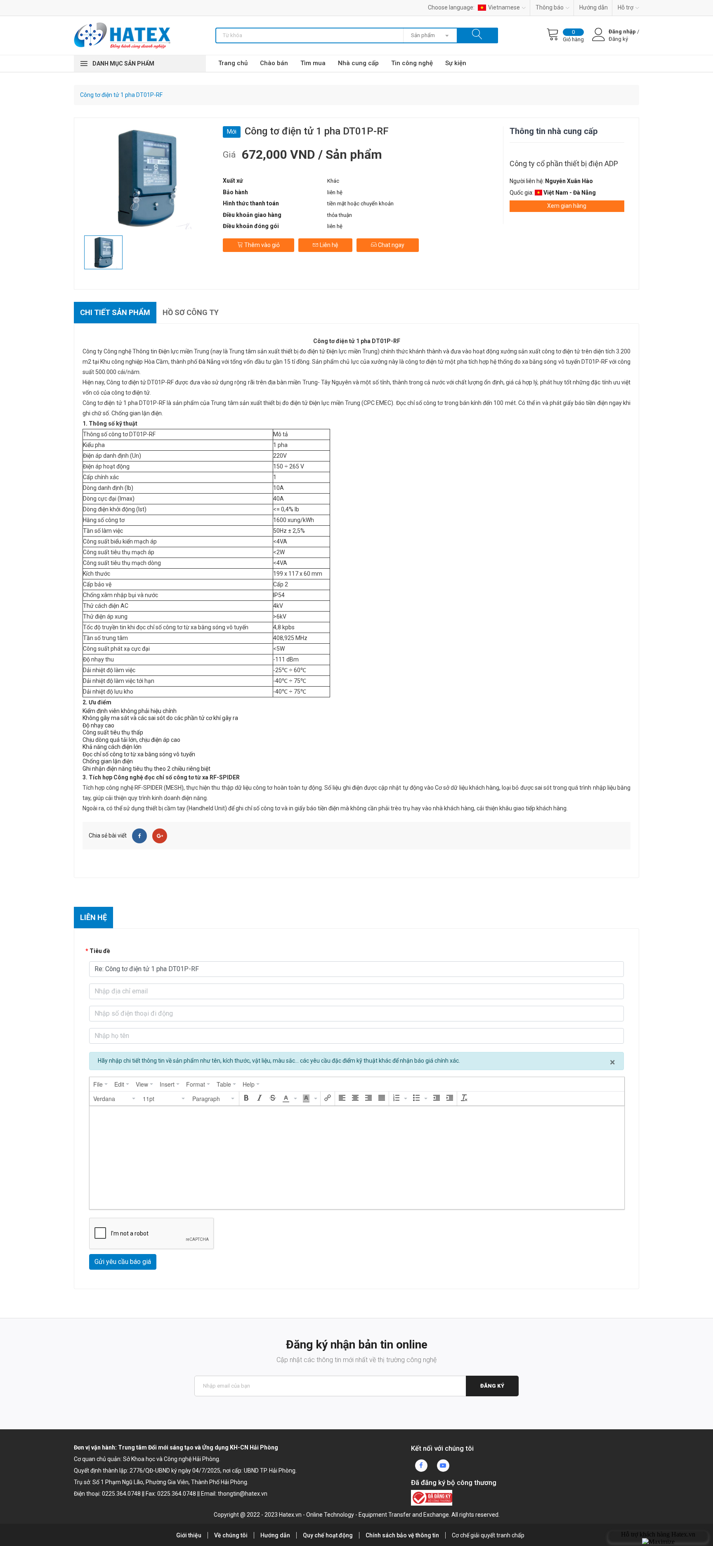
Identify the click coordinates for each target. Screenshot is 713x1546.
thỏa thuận (339, 215)
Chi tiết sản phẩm (115, 312)
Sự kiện (455, 63)
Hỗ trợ (625, 7)
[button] (114, 1098)
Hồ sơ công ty (191, 312)
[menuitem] (100, 1084)
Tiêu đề (100, 951)
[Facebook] (139, 835)
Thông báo (550, 7)
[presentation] (100, 1084)
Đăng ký (492, 1386)
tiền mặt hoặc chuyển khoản (360, 203)
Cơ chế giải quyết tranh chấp (488, 1535)
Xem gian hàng (566, 205)
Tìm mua (313, 63)
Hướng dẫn (593, 7)
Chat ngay (390, 245)
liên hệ (334, 192)
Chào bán (274, 63)
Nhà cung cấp (358, 63)
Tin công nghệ (412, 63)
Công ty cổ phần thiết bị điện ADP (564, 163)
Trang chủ (233, 63)
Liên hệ (328, 245)
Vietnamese (504, 7)
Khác (333, 181)
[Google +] (159, 835)
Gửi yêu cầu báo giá (122, 1262)
